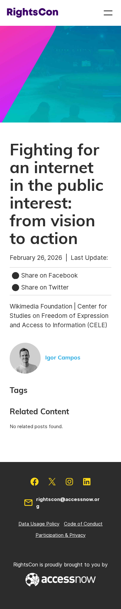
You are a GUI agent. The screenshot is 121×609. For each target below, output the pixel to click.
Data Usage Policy (38, 524)
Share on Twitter (44, 287)
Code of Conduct (83, 524)
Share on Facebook (49, 275)
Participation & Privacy (60, 535)
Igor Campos (62, 358)
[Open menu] (108, 12)
